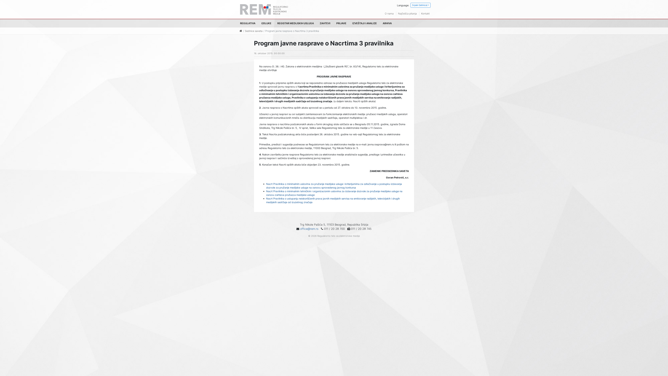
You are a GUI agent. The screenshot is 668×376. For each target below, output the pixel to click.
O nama (389, 13)
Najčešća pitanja (407, 13)
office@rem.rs (309, 228)
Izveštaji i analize (364, 23)
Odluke (266, 23)
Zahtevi (325, 23)
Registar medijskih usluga (295, 23)
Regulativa (247, 23)
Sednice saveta (254, 30)
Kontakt (425, 13)
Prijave (341, 23)
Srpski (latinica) (419, 5)
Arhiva (387, 23)
